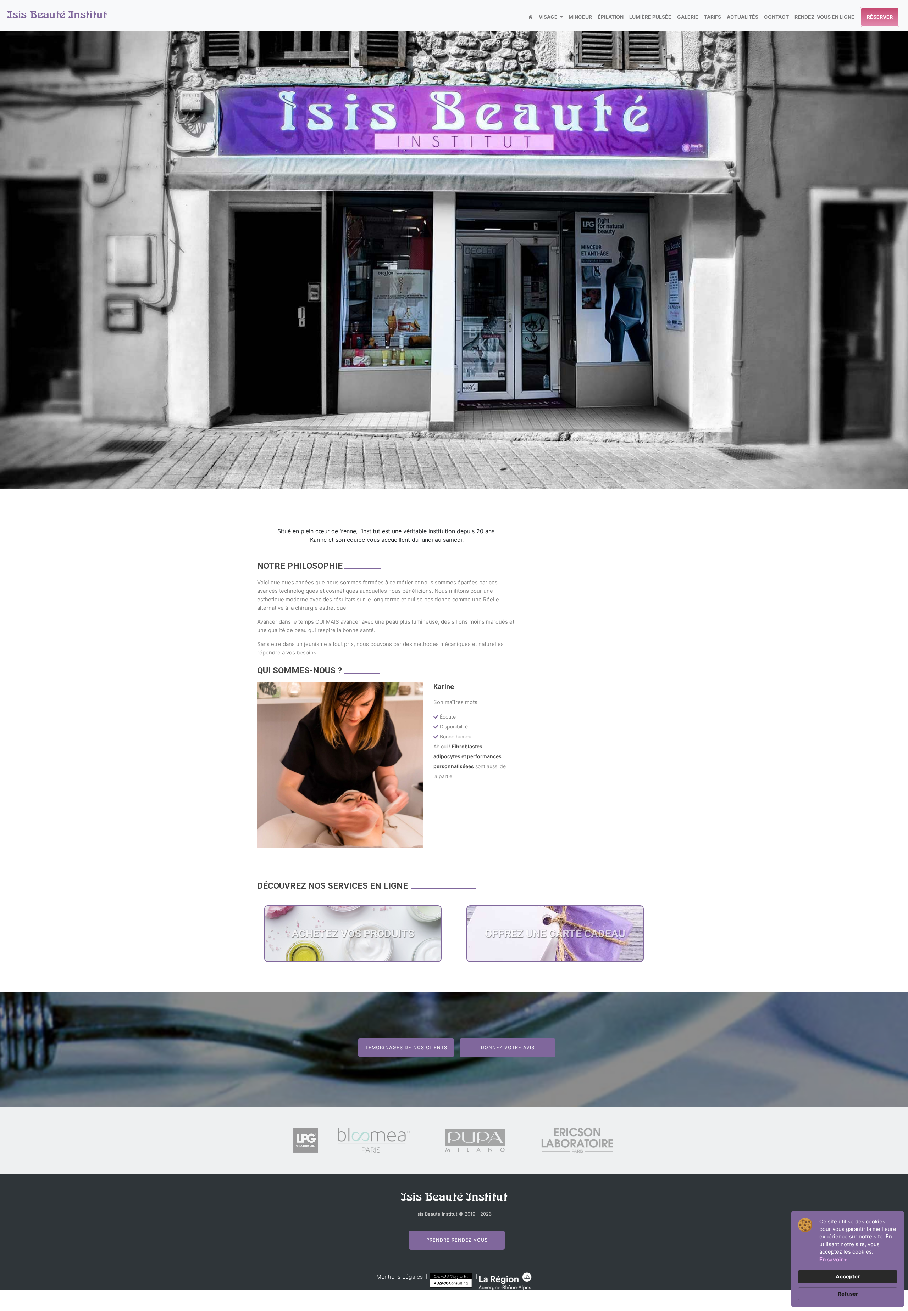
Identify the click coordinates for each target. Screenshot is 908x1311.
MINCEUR (580, 17)
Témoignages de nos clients (406, 1047)
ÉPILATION (611, 17)
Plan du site (458, 1306)
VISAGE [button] (549, 17)
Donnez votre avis (508, 1047)
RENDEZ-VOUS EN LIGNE (824, 17)
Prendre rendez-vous (457, 1240)
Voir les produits (353, 971)
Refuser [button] (848, 1293)
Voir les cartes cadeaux (555, 971)
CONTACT (776, 17)
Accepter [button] (848, 1276)
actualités (742, 17)
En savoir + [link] (833, 1259)
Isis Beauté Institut (57, 16)
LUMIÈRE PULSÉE (650, 17)
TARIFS (712, 17)
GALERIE (687, 17)
